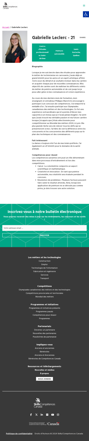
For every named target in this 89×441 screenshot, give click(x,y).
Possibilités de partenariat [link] (44, 337)
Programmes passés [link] (44, 312)
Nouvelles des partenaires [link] (44, 333)
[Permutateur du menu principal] (84, 5)
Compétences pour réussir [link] (44, 315)
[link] (86, 14)
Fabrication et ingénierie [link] (44, 272)
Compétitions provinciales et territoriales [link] (44, 293)
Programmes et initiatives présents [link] (44, 308)
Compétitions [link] (44, 286)
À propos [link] (44, 374)
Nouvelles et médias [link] (44, 370)
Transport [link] (44, 278)
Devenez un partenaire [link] (44, 330)
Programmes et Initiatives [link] (44, 304)
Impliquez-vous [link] (45, 345)
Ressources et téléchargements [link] (44, 366)
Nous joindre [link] (44, 379)
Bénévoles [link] (44, 352)
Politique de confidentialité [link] (19, 433)
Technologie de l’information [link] (44, 268)
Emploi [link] (44, 265)
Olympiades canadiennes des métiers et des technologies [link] (44, 290)
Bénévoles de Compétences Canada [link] (44, 359)
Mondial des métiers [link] (44, 297)
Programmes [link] (44, 319)
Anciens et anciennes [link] (44, 348)
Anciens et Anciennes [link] (44, 355)
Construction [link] (44, 261)
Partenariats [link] (44, 326)
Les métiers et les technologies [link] (44, 257)
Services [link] (44, 275)
